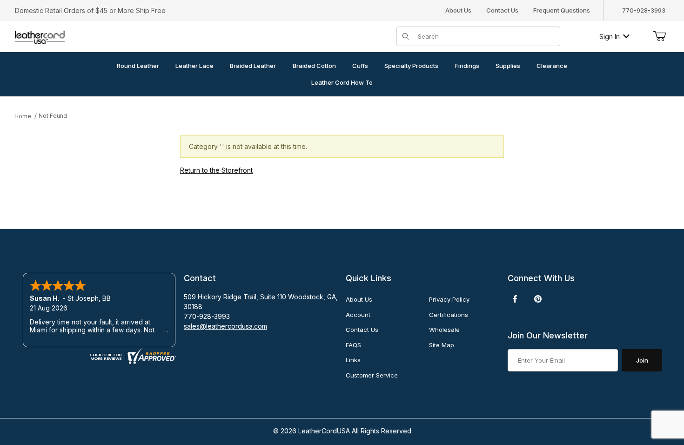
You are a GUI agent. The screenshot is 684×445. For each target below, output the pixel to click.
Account (358, 314)
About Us (458, 10)
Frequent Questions (561, 10)
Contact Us (502, 10)
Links (353, 360)
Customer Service (372, 375)
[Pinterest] (537, 298)
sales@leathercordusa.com (225, 326)
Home (22, 116)
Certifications (448, 314)
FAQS (353, 345)
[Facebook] (515, 298)
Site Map (441, 345)
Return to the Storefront (216, 170)
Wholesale (444, 329)
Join (642, 360)
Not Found (53, 115)
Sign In (609, 36)
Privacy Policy (449, 299)
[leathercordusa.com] (40, 36)
